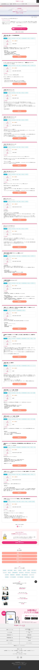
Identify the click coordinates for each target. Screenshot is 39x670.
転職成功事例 (29, 634)
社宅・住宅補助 (10, 570)
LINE (21, 657)
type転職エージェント (7, 650)
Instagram (18, 657)
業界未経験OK (18, 574)
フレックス (4, 572)
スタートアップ (31, 574)
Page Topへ (36, 581)
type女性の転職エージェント (5, 3)
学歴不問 (24, 570)
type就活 (25, 650)
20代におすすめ (27, 572)
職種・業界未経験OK (25, 574)
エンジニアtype (15, 653)
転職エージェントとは (9, 629)
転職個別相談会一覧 (10, 637)
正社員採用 (4, 570)
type (12, 650)
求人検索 (29, 640)
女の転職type (16, 650)
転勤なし (15, 570)
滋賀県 (11, 3)
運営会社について (16, 645)
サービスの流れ (9, 632)
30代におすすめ (33, 572)
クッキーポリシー (22, 645)
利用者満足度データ (10, 634)
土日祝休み (19, 570)
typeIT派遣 (20, 650)
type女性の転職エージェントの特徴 (29, 629)
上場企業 (28, 570)
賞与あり (9, 572)
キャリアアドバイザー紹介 (29, 632)
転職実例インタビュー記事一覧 (29, 637)
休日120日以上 (21, 572)
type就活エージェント (30, 650)
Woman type (20, 653)
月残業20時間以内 (14, 572)
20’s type (25, 653)
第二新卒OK (7, 574)
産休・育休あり (34, 570)
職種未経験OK (12, 574)
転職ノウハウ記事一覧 (9, 640)
